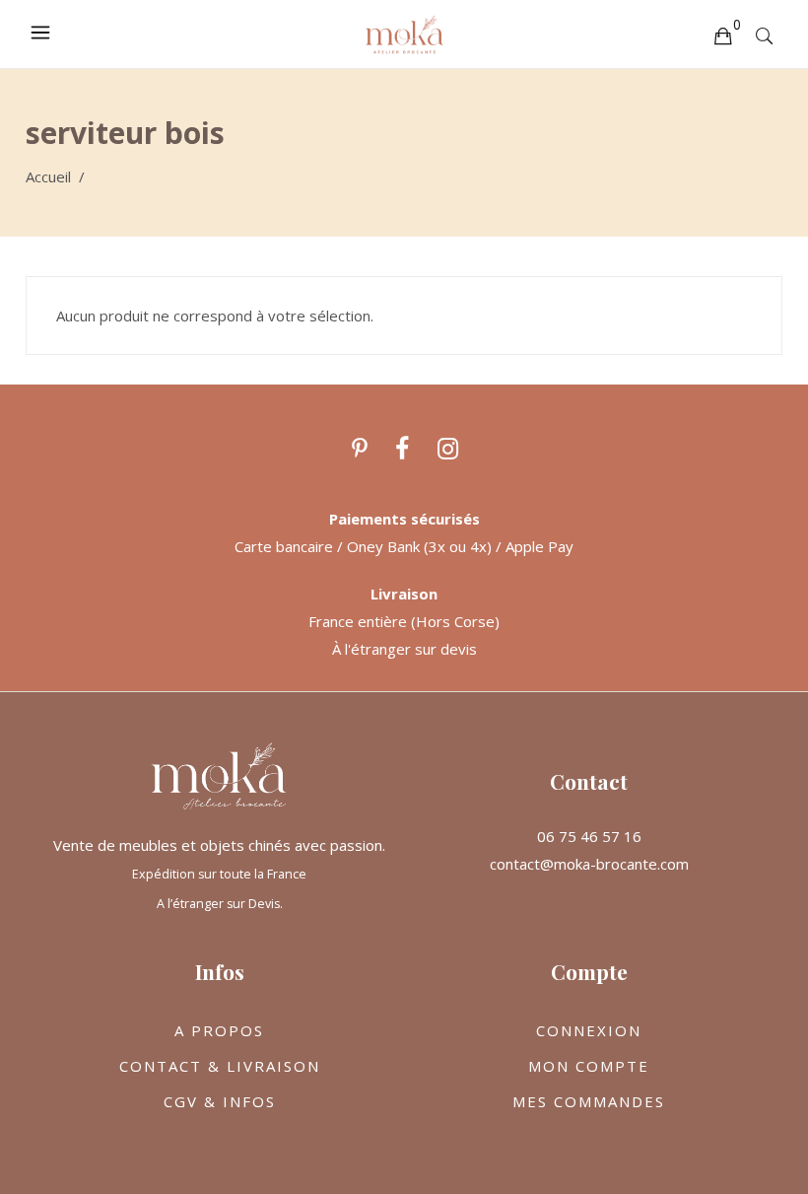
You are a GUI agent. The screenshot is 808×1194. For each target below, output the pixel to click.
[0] (722, 34)
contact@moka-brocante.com (589, 864)
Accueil (48, 176)
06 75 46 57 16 (589, 836)
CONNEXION (588, 1030)
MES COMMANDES (588, 1101)
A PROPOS (219, 1030)
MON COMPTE (588, 1066)
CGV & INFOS (220, 1101)
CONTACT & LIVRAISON (219, 1066)
